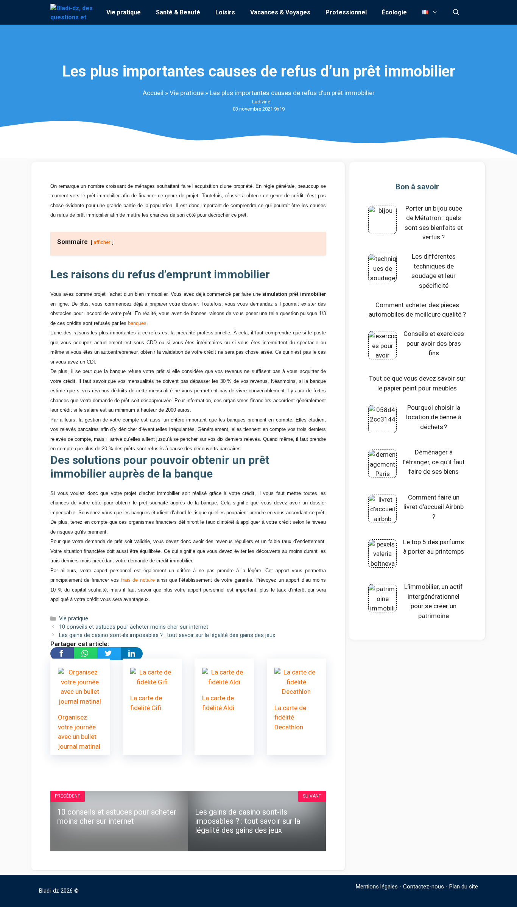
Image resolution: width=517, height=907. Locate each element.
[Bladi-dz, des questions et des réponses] (72, 12)
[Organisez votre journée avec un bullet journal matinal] (80, 701)
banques (137, 323)
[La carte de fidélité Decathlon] (296, 691)
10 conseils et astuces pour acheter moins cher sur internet (133, 627)
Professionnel (346, 12)
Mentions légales (377, 886)
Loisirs (225, 12)
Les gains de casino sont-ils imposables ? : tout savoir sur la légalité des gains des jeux (167, 635)
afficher (102, 242)
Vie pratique (123, 12)
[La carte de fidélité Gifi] (152, 682)
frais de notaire (138, 580)
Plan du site (463, 886)
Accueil (153, 93)
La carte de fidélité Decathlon (290, 717)
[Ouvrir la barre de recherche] (456, 12)
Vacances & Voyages (280, 12)
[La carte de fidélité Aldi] (224, 682)
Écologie (394, 12)
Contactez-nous (423, 886)
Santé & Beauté (178, 12)
